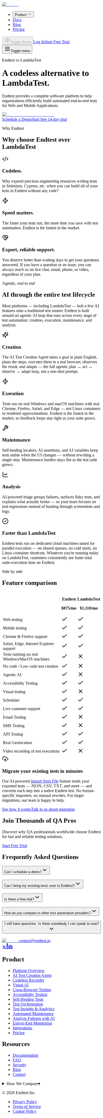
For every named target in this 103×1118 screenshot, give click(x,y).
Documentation (25, 1055)
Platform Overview (29, 970)
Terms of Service (27, 1106)
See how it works (16, 809)
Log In (39, 42)
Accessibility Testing (30, 994)
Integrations (22, 1028)
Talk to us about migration (53, 809)
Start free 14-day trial (49, 119)
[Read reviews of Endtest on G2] (28, 114)
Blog (17, 24)
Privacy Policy (25, 1101)
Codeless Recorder (28, 980)
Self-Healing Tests (28, 999)
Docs (17, 20)
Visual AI (21, 985)
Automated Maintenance (33, 1013)
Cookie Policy (24, 1111)
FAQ (17, 1060)
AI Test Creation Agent (32, 975)
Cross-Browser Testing (32, 989)
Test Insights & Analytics (33, 1009)
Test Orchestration (28, 1004)
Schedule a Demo (17, 119)
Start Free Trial (57, 42)
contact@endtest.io (34, 940)
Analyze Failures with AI (34, 1018)
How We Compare (23, 1083)
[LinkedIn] (9, 948)
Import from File (44, 781)
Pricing (19, 29)
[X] (4, 948)
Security (19, 1065)
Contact (19, 1074)
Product (21, 15)
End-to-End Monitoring (32, 1023)
